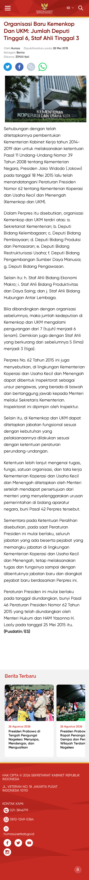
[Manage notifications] (78, 869)
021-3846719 (18, 810)
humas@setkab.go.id (19, 833)
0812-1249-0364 (21, 819)
